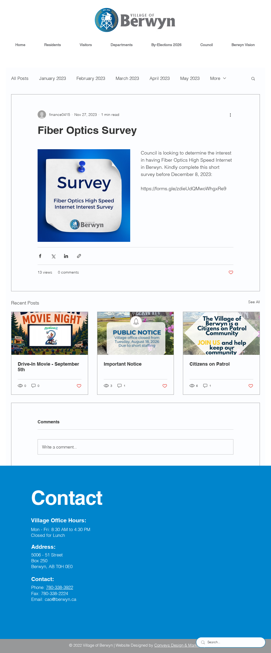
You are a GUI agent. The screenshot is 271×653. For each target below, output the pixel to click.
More (215, 78)
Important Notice (123, 364)
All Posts (20, 78)
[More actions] (230, 114)
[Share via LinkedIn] (66, 256)
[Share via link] (79, 256)
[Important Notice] (135, 333)
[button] (52, 44)
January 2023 (52, 78)
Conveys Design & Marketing (180, 645)
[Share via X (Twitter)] (53, 256)
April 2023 (160, 78)
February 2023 (90, 78)
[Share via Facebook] (40, 256)
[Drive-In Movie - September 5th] (49, 333)
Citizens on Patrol (209, 364)
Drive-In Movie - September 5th (48, 366)
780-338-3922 (59, 587)
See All (254, 302)
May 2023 (190, 78)
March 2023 (127, 78)
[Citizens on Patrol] (221, 333)
